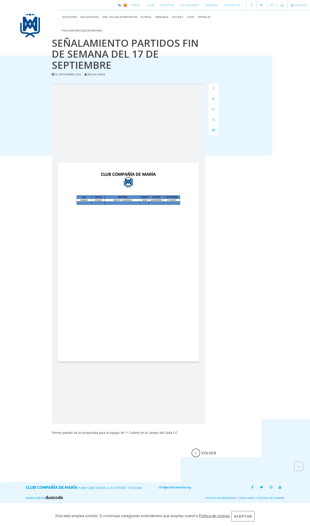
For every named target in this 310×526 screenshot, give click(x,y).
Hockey (177, 17)
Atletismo (69, 17)
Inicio (135, 5)
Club (150, 5)
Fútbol (146, 17)
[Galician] (119, 5)
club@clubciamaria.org (174, 487)
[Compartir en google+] (213, 109)
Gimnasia (162, 17)
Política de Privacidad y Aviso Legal (230, 498)
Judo (190, 17)
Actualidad (190, 5)
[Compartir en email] (213, 130)
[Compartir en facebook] (213, 88)
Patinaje (204, 17)
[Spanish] (125, 5)
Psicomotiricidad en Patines (82, 30)
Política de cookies (271, 498)
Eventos (167, 5)
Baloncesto (90, 17)
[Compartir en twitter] (213, 99)
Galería (211, 5)
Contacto (232, 5)
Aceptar (243, 516)
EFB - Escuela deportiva (119, 17)
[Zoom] (128, 253)
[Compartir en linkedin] (213, 120)
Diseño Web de (35, 498)
